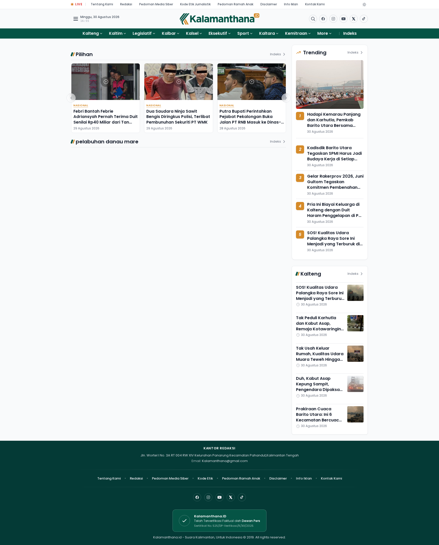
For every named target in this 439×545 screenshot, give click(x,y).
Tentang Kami (102, 4)
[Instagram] (208, 497)
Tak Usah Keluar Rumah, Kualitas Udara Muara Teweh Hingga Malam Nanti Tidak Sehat (319, 359)
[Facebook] (323, 19)
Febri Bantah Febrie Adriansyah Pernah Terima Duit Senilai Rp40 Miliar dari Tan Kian (105, 119)
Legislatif (142, 33)
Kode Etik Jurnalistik (195, 4)
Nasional (80, 105)
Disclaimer (268, 4)
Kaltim (115, 33)
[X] (231, 497)
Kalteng (91, 33)
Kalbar (169, 33)
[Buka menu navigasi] (75, 18)
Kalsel (192, 33)
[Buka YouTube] (343, 19)
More (322, 33)
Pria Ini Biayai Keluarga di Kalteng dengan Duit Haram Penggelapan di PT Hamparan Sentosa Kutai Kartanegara (334, 215)
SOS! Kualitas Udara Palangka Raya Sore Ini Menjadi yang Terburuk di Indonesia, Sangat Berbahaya (333, 244)
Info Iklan (291, 4)
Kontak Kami (315, 4)
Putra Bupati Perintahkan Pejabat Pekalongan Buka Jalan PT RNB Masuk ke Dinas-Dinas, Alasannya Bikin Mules (250, 119)
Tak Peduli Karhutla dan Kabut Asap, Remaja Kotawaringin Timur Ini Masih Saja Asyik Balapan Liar (318, 329)
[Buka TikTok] (364, 19)
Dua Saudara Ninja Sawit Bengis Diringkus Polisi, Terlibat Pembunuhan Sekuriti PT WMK (178, 117)
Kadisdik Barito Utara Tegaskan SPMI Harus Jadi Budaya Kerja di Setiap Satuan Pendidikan (334, 156)
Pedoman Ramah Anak (235, 4)
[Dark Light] (364, 4)
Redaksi (126, 4)
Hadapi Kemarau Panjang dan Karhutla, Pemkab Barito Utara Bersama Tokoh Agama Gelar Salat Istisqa (334, 125)
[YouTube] (219, 497)
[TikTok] (242, 497)
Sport (243, 33)
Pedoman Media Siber (156, 4)
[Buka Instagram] (333, 19)
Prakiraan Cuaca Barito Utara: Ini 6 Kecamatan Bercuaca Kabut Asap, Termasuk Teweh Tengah (319, 420)
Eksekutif (218, 33)
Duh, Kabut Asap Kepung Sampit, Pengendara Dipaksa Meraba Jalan (318, 387)
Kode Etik (205, 478)
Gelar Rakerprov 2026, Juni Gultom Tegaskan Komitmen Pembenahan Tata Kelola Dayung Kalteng (335, 187)
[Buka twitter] (354, 19)
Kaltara (267, 33)
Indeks (350, 33)
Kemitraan (296, 33)
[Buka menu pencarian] (313, 19)
